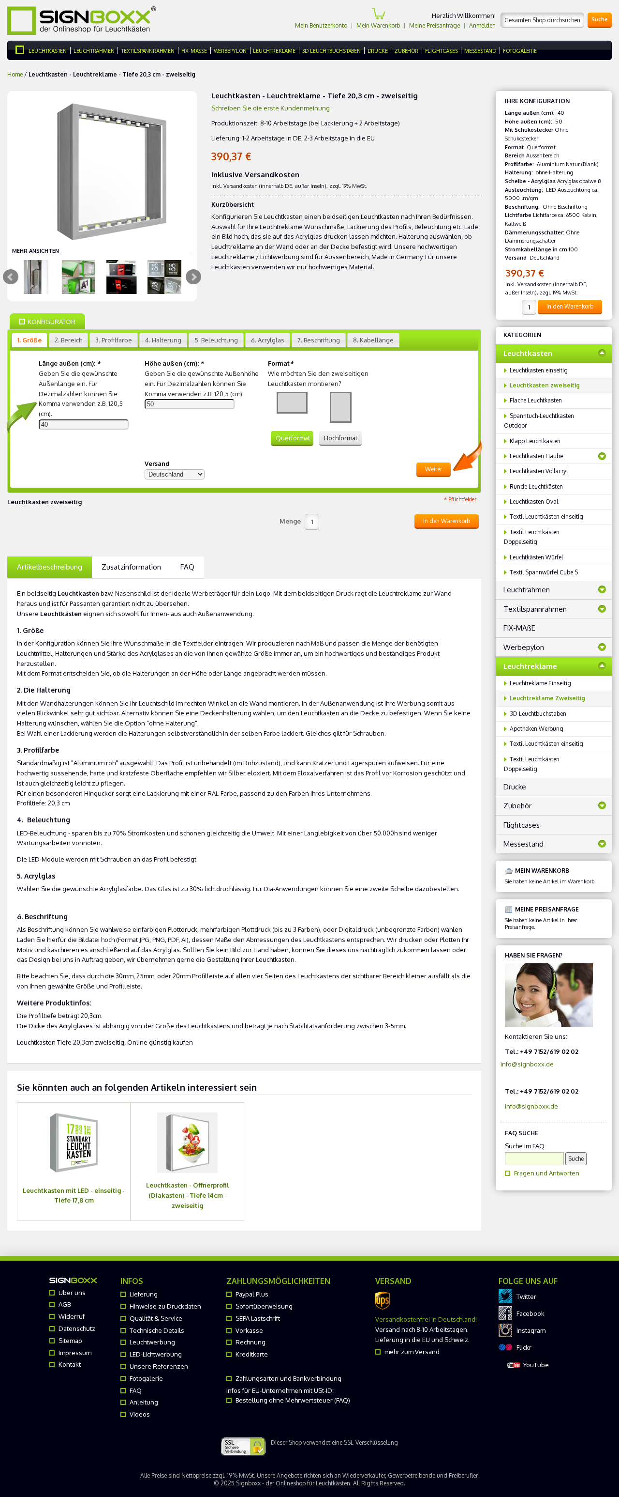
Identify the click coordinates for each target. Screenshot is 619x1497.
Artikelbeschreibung (49, 566)
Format (280, 363)
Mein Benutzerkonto (321, 25)
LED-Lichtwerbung (156, 1354)
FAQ (187, 566)
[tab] (29, 340)
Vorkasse (249, 1330)
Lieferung (144, 1294)
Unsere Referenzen (159, 1366)
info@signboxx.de (527, 1064)
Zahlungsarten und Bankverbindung (288, 1378)
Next (193, 277)
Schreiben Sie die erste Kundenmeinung (270, 108)
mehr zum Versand (412, 1352)
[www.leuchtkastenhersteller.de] (22, 50)
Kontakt (70, 1364)
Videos (140, 1414)
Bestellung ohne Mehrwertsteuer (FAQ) (293, 1400)
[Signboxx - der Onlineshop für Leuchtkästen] (81, 20)
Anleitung (144, 1402)
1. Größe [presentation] (29, 340)
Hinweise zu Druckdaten (165, 1306)
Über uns (72, 1292)
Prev (10, 277)
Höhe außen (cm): (174, 363)
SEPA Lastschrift (258, 1318)
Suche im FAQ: (525, 1146)
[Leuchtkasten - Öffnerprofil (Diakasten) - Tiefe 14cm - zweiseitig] (187, 1142)
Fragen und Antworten (546, 1173)
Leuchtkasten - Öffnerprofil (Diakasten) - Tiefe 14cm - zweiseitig (187, 1195)
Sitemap (70, 1340)
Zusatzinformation (131, 566)
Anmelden (482, 25)
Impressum (75, 1353)
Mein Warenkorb (378, 25)
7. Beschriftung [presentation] (318, 340)
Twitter (526, 1296)
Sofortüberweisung (264, 1306)
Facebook (530, 1313)
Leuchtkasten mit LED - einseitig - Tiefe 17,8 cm (74, 1195)
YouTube (536, 1365)
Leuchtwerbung (152, 1342)
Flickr (523, 1347)
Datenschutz (77, 1328)
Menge (290, 521)
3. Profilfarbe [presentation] (113, 340)
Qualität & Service (156, 1318)
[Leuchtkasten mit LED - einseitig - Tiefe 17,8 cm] (74, 1142)
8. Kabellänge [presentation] (373, 340)
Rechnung (250, 1342)
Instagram (530, 1330)
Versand (157, 463)
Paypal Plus (252, 1294)
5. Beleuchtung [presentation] (216, 340)
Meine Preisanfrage (434, 25)
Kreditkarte (252, 1354)
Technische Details (157, 1330)
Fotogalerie (146, 1378)
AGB (65, 1304)
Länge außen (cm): (69, 363)
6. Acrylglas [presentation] (267, 340)
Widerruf (72, 1316)
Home (15, 74)
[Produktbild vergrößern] (35, 277)
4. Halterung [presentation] (163, 340)
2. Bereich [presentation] (68, 340)
